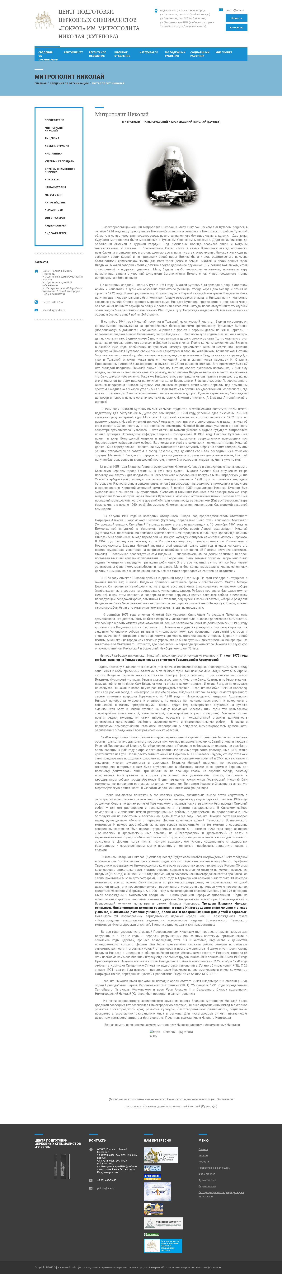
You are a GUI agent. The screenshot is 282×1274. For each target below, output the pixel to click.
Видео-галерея (56, 233)
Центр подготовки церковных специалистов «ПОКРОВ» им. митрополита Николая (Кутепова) (99, 23)
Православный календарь (214, 1167)
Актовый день (55, 202)
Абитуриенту (73, 52)
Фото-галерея (55, 217)
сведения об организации (48, 54)
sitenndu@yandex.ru (54, 310)
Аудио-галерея (55, 225)
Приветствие (54, 120)
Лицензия (52, 138)
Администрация (57, 146)
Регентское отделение (97, 54)
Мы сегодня (53, 194)
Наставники (54, 153)
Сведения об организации (69, 83)
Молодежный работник (175, 54)
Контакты (236, 27)
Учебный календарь (59, 161)
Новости (236, 18)
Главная (41, 83)
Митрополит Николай (54, 129)
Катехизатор (149, 52)
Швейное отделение (122, 54)
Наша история (55, 187)
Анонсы (203, 1155)
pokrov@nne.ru (235, 10)
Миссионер (224, 52)
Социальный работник (199, 54)
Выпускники (54, 210)
